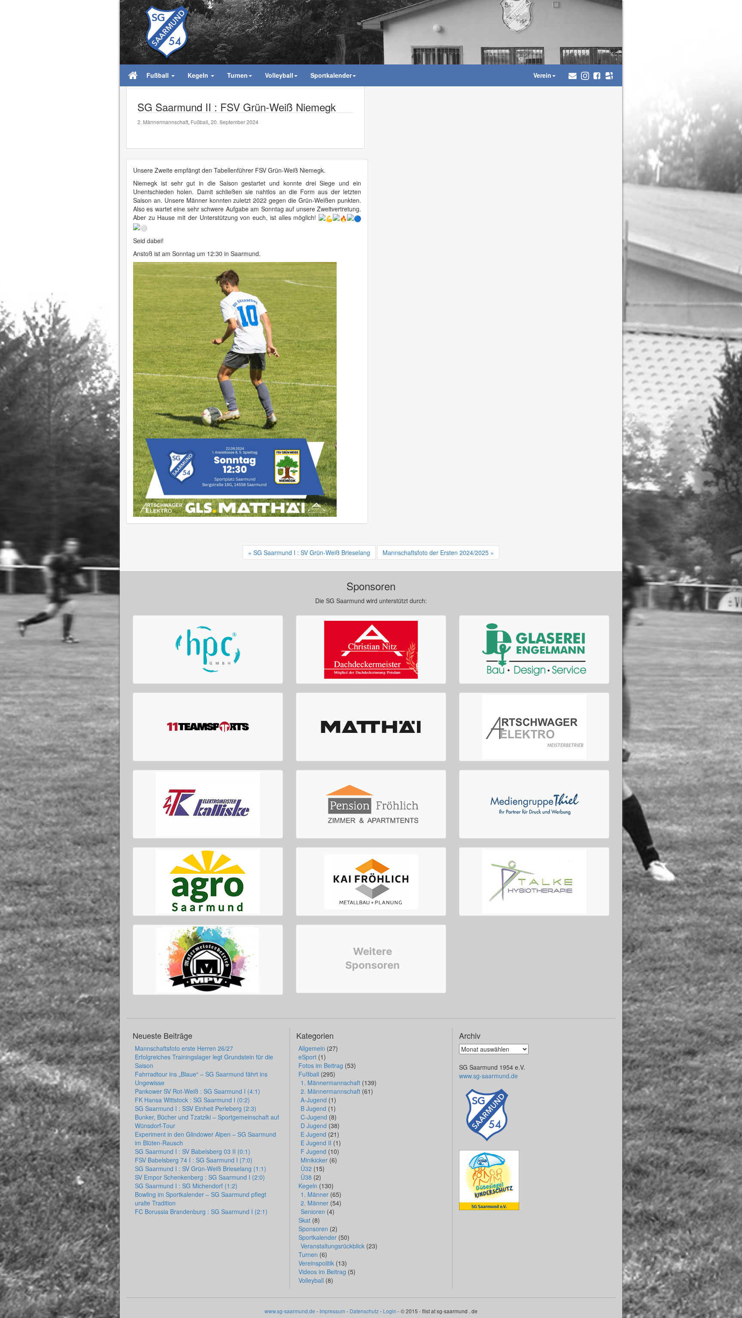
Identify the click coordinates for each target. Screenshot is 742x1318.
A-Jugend (314, 1099)
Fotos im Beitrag (320, 1065)
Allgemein (311, 1048)
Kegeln (307, 1185)
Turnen (308, 1254)
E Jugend (313, 1134)
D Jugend (314, 1125)
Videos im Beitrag (322, 1271)
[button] (572, 75)
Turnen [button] (237, 75)
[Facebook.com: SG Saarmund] (596, 75)
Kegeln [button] (199, 75)
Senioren (313, 1211)
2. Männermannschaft (162, 121)
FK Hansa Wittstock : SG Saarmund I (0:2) (192, 1099)
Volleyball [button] (279, 75)
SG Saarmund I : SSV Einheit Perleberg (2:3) (195, 1108)
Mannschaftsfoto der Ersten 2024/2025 (436, 552)
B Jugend (313, 1108)
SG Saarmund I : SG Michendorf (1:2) (186, 1185)
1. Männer (314, 1194)
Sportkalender (317, 1237)
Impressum (332, 1311)
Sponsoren (313, 1228)
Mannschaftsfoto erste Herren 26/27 (184, 1048)
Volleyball (311, 1280)
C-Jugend (314, 1117)
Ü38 (306, 1177)
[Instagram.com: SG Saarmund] (585, 75)
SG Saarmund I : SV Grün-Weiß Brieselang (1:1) (200, 1168)
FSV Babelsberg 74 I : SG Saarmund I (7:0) (193, 1160)
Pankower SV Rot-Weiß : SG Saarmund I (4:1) (197, 1091)
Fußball (199, 121)
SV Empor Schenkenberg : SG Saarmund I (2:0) (200, 1177)
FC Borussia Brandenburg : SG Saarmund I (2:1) (201, 1211)
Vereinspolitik (316, 1263)
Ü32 (306, 1168)
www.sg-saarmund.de (488, 1075)
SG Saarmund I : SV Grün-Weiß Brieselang (311, 552)
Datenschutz (364, 1311)
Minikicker (314, 1160)
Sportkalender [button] (331, 75)
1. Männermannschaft (330, 1082)
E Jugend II (316, 1142)
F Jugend (313, 1151)
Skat (304, 1220)
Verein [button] (542, 75)
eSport (307, 1057)
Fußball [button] (158, 75)
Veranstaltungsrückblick (333, 1246)
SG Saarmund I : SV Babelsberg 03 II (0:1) (192, 1151)
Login (389, 1311)
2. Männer (314, 1203)
